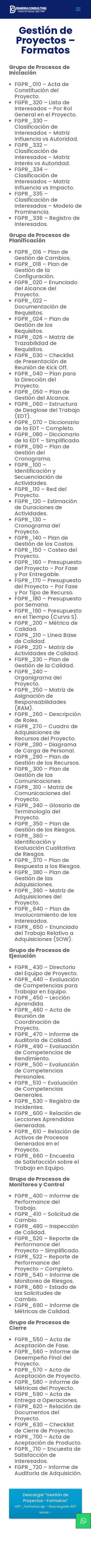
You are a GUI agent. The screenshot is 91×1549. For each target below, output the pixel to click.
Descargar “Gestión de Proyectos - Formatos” (45, 1503)
